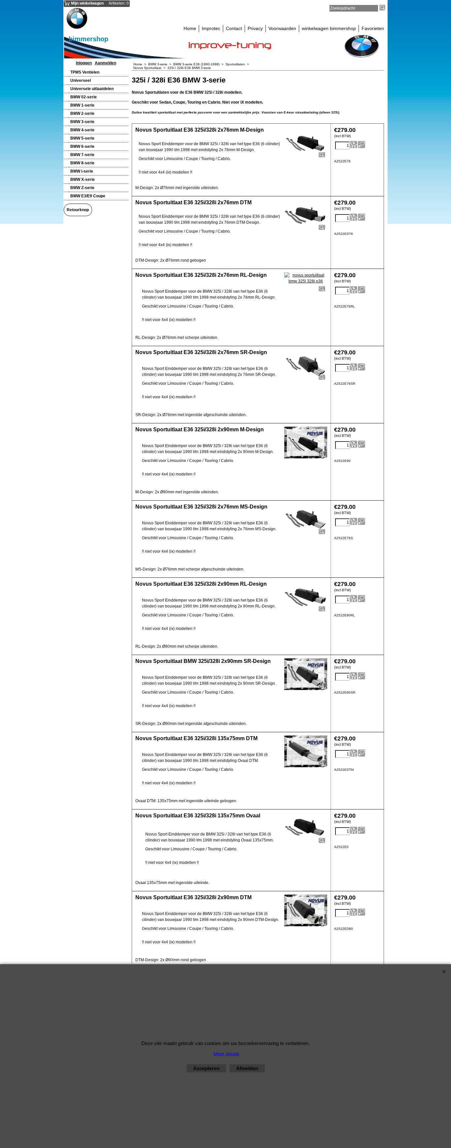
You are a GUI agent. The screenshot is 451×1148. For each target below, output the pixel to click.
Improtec (211, 28)
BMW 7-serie (82, 154)
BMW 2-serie (82, 113)
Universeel (80, 80)
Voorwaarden (282, 28)
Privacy (255, 28)
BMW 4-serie (82, 130)
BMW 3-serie (82, 121)
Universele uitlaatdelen (92, 88)
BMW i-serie (81, 171)
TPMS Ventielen (84, 72)
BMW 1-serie (82, 105)
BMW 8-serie (82, 163)
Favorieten (373, 28)
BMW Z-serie (82, 187)
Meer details (226, 1053)
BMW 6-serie (82, 146)
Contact (234, 28)
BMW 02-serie (83, 97)
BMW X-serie (82, 179)
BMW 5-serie (82, 138)
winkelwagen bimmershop (329, 28)
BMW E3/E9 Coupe (87, 196)
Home (190, 28)
